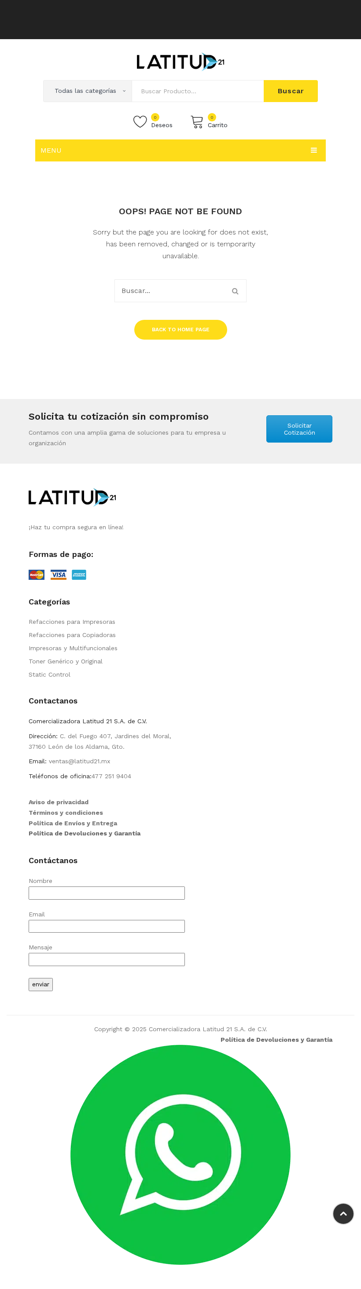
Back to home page (181, 329)
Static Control (49, 674)
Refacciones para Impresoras (72, 621)
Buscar (291, 91)
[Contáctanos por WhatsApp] (180, 1154)
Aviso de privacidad (58, 802)
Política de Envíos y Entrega (73, 823)
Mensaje (40, 947)
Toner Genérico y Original (66, 661)
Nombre (40, 880)
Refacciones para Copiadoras (72, 634)
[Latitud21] (180, 61)
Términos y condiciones (66, 812)
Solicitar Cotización (299, 429)
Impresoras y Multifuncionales (73, 648)
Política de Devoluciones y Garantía (84, 833)
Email (37, 914)
